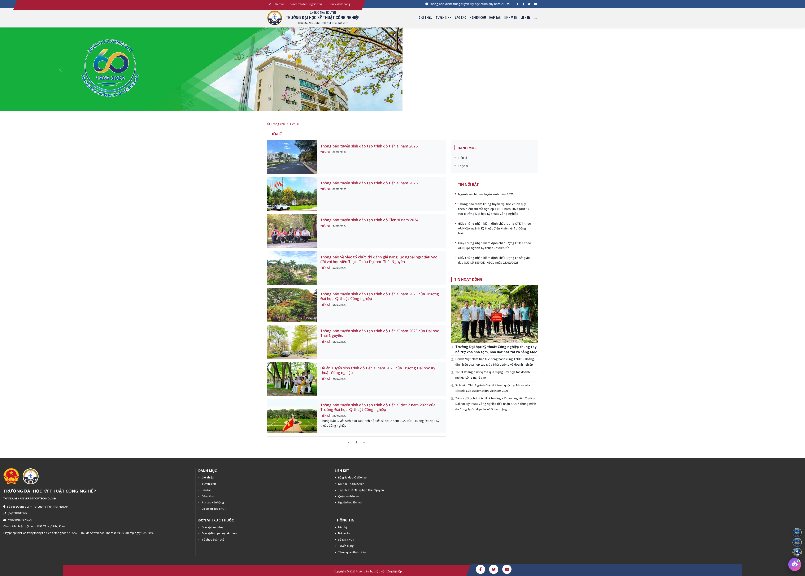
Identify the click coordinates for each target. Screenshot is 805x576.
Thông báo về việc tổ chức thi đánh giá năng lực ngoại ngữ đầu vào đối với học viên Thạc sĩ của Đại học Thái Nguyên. (379, 259)
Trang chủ (277, 124)
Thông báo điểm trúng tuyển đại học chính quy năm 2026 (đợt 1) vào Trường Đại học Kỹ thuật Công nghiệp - (485, 4)
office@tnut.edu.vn (20, 520)
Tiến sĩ (294, 124)
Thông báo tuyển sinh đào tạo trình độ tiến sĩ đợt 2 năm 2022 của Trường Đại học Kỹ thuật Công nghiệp (377, 407)
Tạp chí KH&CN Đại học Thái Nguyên (361, 490)
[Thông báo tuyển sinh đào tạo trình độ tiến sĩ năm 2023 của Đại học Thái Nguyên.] (292, 342)
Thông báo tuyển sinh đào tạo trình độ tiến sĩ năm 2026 (369, 146)
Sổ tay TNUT (346, 539)
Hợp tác (495, 18)
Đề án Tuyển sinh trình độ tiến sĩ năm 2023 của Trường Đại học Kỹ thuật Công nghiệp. (377, 370)
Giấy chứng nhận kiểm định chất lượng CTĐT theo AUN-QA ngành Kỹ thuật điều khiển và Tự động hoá (494, 228)
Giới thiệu (425, 18)
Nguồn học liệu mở (350, 502)
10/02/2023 (339, 379)
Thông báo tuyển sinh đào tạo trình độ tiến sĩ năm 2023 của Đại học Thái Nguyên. (379, 333)
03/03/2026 (339, 152)
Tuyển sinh (443, 18)
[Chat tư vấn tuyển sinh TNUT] (794, 564)
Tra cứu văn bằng (213, 502)
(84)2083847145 (17, 513)
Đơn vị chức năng (339, 4)
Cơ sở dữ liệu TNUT (214, 509)
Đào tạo (460, 18)
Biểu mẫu (344, 533)
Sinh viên (510, 18)
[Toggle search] (535, 18)
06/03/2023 (339, 305)
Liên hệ (525, 18)
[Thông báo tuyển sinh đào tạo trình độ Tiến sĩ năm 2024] (292, 231)
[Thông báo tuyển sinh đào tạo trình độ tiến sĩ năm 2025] (292, 194)
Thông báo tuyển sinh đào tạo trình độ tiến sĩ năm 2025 (369, 182)
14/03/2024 (339, 226)
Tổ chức (279, 4)
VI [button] (508, 4)
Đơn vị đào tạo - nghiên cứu (306, 4)
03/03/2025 (339, 189)
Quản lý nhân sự (348, 496)
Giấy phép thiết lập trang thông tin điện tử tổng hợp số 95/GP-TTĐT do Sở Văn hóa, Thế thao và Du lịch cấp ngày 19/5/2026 (78, 533)
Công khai (208, 496)
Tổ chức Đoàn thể (213, 539)
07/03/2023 (339, 268)
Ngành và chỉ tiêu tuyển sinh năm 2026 (486, 194)
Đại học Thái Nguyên (351, 484)
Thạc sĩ (463, 166)
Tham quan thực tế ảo (352, 552)
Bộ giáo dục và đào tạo (352, 477)
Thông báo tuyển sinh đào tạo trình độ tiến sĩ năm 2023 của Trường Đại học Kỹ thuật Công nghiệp (379, 296)
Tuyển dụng (346, 546)
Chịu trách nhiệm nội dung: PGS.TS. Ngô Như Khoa (34, 526)
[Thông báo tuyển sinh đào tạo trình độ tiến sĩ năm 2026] (292, 157)
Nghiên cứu (478, 18)
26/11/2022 (339, 416)
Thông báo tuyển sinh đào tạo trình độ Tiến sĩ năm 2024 (369, 219)
